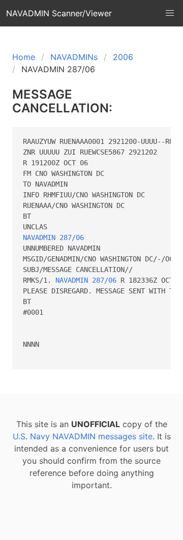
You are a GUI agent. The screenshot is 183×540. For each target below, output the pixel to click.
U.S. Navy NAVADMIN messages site (82, 436)
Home (23, 57)
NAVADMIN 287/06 (53, 237)
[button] (170, 13)
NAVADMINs (74, 57)
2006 (123, 57)
